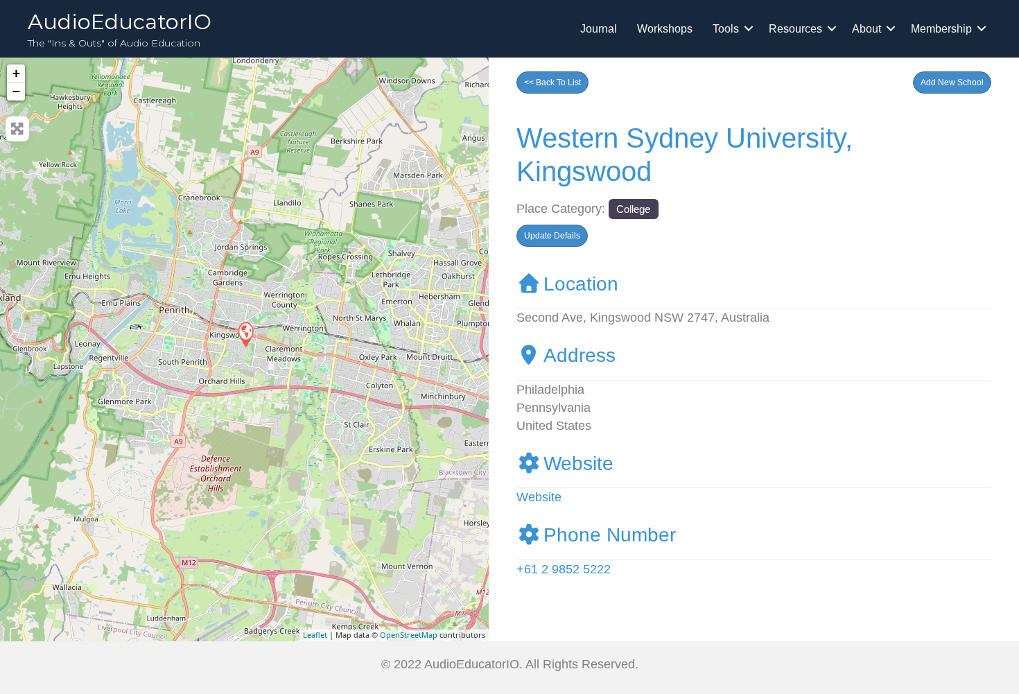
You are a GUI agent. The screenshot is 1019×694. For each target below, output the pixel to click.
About (866, 29)
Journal (598, 29)
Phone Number (609, 535)
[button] (952, 82)
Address (579, 355)
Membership (941, 29)
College (633, 209)
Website (578, 463)
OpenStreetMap (408, 635)
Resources (795, 29)
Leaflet (315, 635)
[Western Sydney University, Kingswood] (245, 333)
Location (580, 284)
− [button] (16, 91)
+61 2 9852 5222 (563, 569)
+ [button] (16, 73)
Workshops (665, 29)
